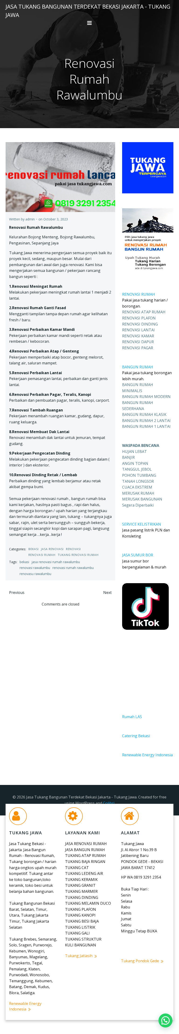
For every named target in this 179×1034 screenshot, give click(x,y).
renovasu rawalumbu (35, 574)
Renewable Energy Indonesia (147, 754)
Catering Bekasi (136, 735)
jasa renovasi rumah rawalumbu (55, 562)
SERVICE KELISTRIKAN (141, 524)
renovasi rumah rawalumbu (73, 567)
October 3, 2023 (55, 219)
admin (30, 219)
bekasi (24, 562)
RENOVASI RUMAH (138, 294)
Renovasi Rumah (41, 555)
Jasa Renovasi (52, 549)
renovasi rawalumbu (35, 567)
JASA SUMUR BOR (137, 555)
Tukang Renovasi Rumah (78, 555)
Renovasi (73, 549)
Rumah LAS (132, 716)
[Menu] (89, 23)
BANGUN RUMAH (137, 367)
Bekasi (33, 549)
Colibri (108, 803)
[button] (165, 1020)
